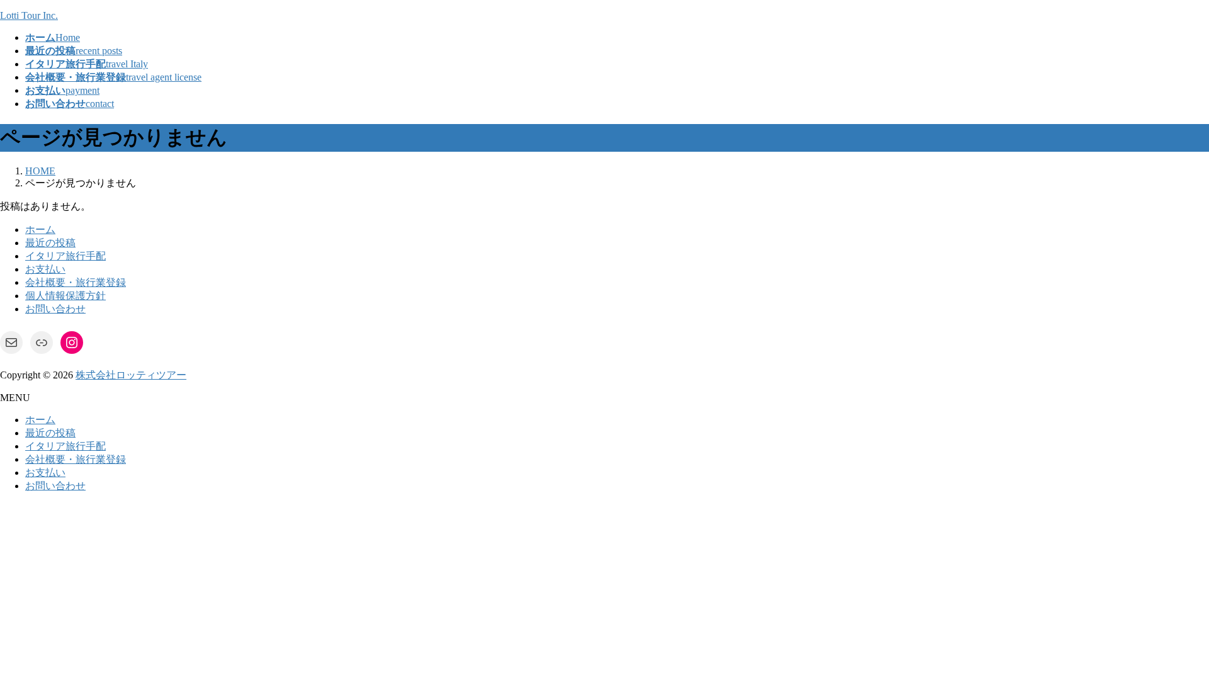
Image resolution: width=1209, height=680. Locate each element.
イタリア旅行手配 (65, 256)
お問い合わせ (55, 308)
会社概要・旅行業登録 (75, 282)
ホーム (40, 229)
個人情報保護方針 (65, 295)
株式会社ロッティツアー (131, 375)
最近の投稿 (50, 242)
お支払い (45, 269)
